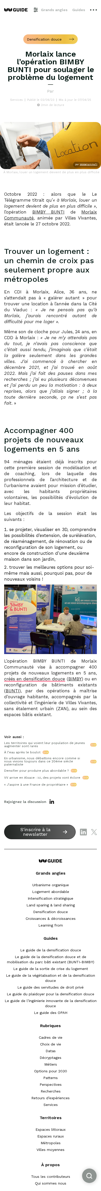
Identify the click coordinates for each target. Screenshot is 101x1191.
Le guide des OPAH (50, 1013)
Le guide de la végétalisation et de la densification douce (50, 978)
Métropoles (51, 1143)
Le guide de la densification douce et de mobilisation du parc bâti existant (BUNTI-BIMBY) (50, 959)
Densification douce (50, 912)
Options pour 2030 (50, 1071)
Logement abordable (50, 892)
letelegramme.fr (88, 164)
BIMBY (75, 678)
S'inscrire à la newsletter (35, 832)
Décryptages (50, 1058)
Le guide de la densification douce (50, 950)
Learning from (50, 925)
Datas (51, 1051)
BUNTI (12, 690)
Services (51, 1105)
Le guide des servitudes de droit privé (50, 987)
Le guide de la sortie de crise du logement (50, 969)
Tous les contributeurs (50, 1176)
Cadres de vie (50, 1037)
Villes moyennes (50, 1150)
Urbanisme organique (50, 885)
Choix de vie (50, 1044)
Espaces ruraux (50, 1136)
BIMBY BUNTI (48, 212)
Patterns (50, 1078)
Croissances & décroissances (51, 918)
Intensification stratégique (50, 898)
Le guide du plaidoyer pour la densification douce (50, 994)
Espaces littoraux (50, 1129)
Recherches (51, 1091)
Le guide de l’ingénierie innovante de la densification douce (51, 1003)
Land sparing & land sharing (50, 905)
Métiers (50, 1064)
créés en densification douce (34, 678)
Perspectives (51, 1084)
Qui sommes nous (50, 1183)
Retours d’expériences (50, 1098)
